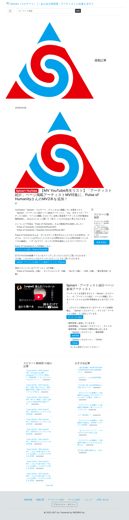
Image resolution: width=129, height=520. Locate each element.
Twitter (75, 343)
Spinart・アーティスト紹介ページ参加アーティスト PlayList (41, 262)
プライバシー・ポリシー (64, 504)
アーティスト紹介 (75, 317)
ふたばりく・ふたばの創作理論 (89, 377)
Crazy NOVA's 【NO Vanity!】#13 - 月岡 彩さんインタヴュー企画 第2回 (38, 431)
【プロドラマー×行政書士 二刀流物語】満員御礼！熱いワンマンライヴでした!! (89, 407)
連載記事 (40, 499)
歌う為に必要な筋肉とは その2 (90, 450)
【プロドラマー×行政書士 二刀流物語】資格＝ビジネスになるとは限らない (89, 442)
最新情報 (75, 335)
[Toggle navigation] (10, 10)
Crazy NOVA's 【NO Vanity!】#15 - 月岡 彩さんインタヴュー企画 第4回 (38, 412)
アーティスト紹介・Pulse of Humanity (32, 249)
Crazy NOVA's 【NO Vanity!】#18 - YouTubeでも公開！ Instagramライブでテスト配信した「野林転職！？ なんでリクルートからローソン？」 (38, 375)
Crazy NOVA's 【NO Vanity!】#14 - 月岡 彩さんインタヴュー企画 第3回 (38, 421)
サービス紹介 (74, 499)
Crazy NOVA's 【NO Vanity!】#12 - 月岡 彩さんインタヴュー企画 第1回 (38, 441)
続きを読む (102, 242)
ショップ (88, 499)
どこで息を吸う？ (85, 415)
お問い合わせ (103, 499)
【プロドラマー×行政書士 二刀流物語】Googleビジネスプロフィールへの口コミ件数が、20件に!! (90, 395)
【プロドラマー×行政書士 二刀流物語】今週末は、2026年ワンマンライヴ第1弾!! (90, 422)
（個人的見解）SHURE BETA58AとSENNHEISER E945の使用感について (89, 370)
